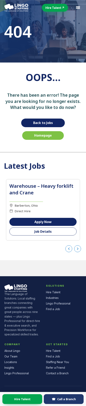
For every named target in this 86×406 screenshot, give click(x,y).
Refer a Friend (55, 367)
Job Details (43, 231)
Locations (10, 362)
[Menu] (78, 7)
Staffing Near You (57, 362)
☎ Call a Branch (64, 399)
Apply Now (43, 222)
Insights (9, 367)
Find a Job (53, 309)
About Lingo (12, 350)
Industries (52, 297)
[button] (55, 8)
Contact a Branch (57, 373)
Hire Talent (22, 399)
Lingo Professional (58, 303)
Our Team (10, 356)
